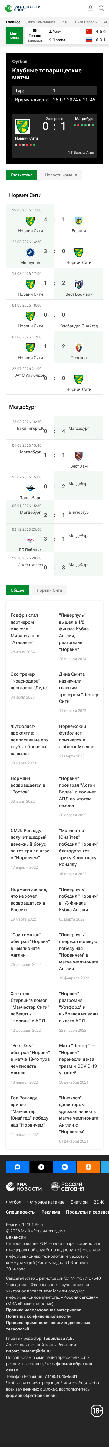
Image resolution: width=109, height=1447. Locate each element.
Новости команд (61, 174)
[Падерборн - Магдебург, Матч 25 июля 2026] (85, 125)
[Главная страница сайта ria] (7, 8)
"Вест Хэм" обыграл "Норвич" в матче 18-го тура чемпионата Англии (30, 1059)
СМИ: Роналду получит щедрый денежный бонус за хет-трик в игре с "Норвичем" (30, 844)
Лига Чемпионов (40, 22)
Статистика (22, 174)
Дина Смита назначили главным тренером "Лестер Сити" (78, 687)
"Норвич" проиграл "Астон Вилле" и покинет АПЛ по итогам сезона (77, 792)
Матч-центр (14, 36)
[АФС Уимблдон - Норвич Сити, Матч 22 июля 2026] (16, 145)
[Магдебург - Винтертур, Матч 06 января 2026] (82, 125)
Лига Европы (86, 22)
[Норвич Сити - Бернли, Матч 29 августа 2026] (34, 145)
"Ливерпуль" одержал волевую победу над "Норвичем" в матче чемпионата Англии (78, 952)
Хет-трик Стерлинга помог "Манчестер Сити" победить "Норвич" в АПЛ (30, 1007)
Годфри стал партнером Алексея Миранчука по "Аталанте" (26, 629)
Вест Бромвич (78, 294)
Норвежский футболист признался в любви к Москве (76, 737)
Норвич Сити (26, 138)
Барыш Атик (84, 152)
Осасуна (79, 357)
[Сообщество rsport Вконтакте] (64, 1167)
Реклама (50, 1212)
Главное (13, 22)
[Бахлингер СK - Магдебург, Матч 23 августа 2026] (93, 125)
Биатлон (79, 1202)
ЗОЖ (99, 1202)
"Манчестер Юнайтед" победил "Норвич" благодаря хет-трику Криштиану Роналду (78, 847)
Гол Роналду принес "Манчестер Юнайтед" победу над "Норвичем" (29, 1111)
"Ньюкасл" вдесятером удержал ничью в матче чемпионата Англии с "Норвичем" (78, 1115)
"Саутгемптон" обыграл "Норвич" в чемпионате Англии (30, 945)
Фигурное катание (45, 1202)
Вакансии (16, 1237)
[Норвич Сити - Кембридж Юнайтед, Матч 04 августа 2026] (23, 145)
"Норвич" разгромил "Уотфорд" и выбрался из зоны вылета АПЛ (78, 1007)
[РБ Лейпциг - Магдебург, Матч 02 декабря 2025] (78, 125)
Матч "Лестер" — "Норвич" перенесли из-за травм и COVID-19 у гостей (78, 1059)
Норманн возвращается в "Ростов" (28, 785)
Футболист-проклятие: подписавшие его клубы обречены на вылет (29, 740)
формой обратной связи (30, 1395)
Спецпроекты (20, 1212)
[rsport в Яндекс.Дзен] (41, 1167)
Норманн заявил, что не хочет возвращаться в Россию (29, 900)
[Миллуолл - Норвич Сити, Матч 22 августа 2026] (31, 145)
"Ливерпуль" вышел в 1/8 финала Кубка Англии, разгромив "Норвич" (74, 632)
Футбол (19, 61)
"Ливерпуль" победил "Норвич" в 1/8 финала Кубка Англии (78, 900)
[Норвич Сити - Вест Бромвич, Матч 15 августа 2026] (27, 145)
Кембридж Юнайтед (78, 326)
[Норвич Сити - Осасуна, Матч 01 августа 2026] (20, 145)
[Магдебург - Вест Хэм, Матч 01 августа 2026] (89, 125)
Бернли (79, 231)
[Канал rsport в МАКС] (17, 1167)
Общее (18, 590)
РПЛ (65, 22)
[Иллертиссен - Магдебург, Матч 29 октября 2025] (75, 125)
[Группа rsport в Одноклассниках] (88, 1167)
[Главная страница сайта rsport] (36, 8)
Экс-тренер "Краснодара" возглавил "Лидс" (29, 680)
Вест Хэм (79, 466)
